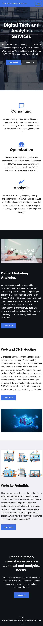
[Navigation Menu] (38, 3)
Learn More (13, 62)
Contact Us (29, 62)
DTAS (21, 617)
